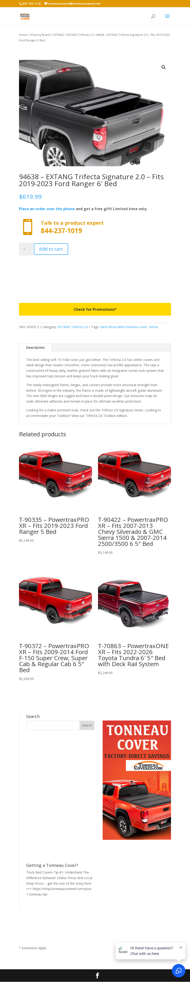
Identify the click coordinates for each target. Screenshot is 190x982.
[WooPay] (95, 276)
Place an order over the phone (47, 208)
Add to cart (51, 249)
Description (35, 347)
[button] (163, 67)
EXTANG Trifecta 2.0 (79, 35)
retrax (153, 327)
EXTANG (58, 35)
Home (23, 35)
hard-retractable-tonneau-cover (123, 327)
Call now (95, 227)
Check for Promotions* (95, 309)
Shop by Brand (40, 35)
